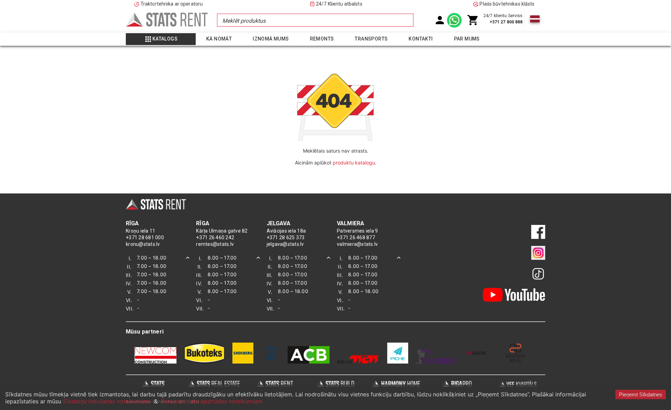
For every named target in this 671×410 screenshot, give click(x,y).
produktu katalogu (354, 163)
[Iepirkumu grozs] (473, 20)
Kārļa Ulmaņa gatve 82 (221, 231)
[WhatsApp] (454, 20)
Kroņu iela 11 (140, 231)
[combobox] (315, 20)
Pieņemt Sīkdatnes (640, 394)
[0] (473, 20)
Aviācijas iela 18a (286, 231)
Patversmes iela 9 (357, 231)
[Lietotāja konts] (440, 20)
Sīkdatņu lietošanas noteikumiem (107, 401)
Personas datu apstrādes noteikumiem (211, 401)
